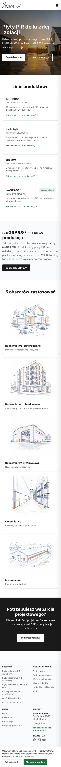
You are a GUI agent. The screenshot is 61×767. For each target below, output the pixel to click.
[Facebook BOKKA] (34, 739)
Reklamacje (7, 721)
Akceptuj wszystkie (35, 762)
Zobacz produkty (39, 57)
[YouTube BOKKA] (44, 739)
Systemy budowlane (42, 675)
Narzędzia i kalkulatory (43, 687)
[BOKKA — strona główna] (11, 5)
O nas (5, 713)
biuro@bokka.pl (40, 723)
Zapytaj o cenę (14, 57)
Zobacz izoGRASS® (16, 267)
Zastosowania (39, 671)
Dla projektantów (30, 637)
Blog (35, 691)
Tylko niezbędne (12, 762)
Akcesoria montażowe (12, 702)
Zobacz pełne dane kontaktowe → (42, 729)
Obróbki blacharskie (11, 698)
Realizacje (7, 717)
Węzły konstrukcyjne (42, 679)
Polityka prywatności (12, 725)
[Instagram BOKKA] (39, 739)
